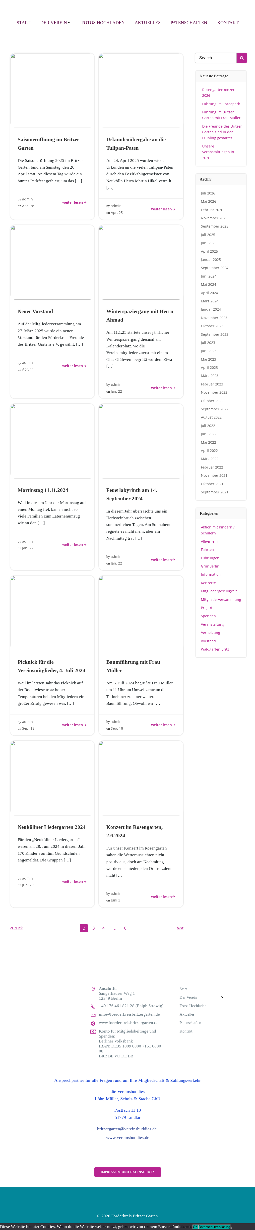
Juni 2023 (208, 350)
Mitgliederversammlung (221, 599)
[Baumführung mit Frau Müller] (141, 612)
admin (27, 199)
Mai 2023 (208, 359)
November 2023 (214, 317)
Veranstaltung (212, 624)
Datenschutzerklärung (214, 1227)
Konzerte (208, 582)
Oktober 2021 (212, 483)
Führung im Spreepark (221, 103)
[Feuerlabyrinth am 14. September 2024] (141, 440)
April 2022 (209, 450)
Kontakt (228, 22)
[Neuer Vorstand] (52, 262)
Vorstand (208, 641)
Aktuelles (148, 22)
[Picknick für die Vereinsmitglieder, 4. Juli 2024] (52, 612)
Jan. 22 (116, 391)
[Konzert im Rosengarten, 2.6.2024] (141, 778)
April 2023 (209, 367)
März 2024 (209, 301)
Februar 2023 (212, 384)
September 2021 (214, 492)
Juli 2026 (208, 193)
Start (23, 22)
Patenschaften (189, 22)
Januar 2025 (211, 259)
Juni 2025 (208, 242)
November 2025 (214, 218)
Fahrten (207, 549)
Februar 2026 (212, 209)
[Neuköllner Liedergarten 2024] (52, 778)
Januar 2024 (211, 309)
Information (211, 574)
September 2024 (214, 267)
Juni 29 (28, 885)
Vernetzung (210, 632)
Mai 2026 (208, 201)
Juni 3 (115, 900)
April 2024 (209, 292)
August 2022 (211, 417)
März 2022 (209, 458)
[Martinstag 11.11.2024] (52, 440)
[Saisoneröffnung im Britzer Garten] (52, 90)
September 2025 (214, 226)
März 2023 (209, 375)
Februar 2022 (212, 467)
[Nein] (231, 1228)
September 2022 (214, 409)
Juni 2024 (208, 276)
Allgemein (209, 541)
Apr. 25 (117, 212)
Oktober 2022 (212, 400)
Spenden (208, 616)
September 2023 (214, 334)
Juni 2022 (208, 433)
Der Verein (53, 22)
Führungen (210, 558)
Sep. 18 (28, 728)
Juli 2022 (208, 425)
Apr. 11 (28, 369)
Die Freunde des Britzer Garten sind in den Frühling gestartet (222, 132)
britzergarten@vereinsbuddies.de (127, 1128)
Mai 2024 (208, 284)
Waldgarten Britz (215, 649)
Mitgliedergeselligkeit (219, 591)
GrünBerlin (210, 566)
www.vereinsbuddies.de (127, 1137)
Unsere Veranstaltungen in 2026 (218, 152)
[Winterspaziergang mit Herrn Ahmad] (141, 262)
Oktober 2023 (212, 326)
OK (195, 1227)
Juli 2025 (208, 234)
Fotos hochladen (103, 22)
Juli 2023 (208, 342)
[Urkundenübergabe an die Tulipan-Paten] (141, 90)
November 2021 (214, 475)
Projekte (207, 607)
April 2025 (209, 251)
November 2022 (214, 392)
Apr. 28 (28, 205)
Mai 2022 (208, 442)
